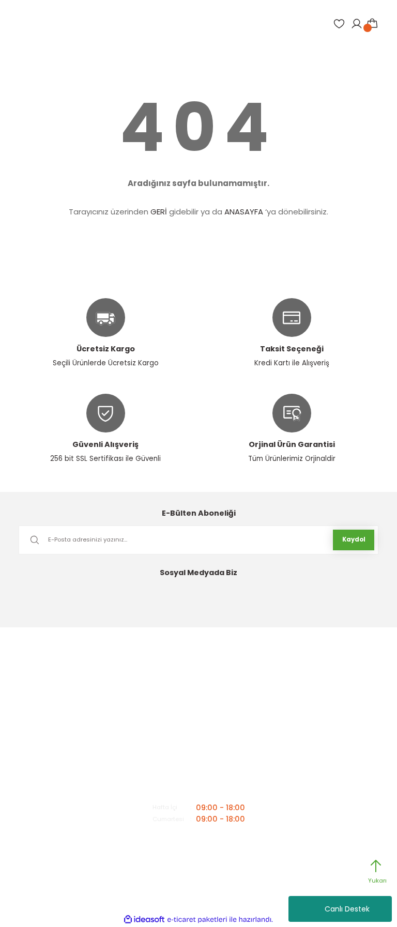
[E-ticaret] (197, 919)
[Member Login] (356, 24)
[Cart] (372, 24)
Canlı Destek (347, 909)
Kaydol (353, 539)
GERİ (158, 211)
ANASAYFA (243, 211)
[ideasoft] (144, 919)
